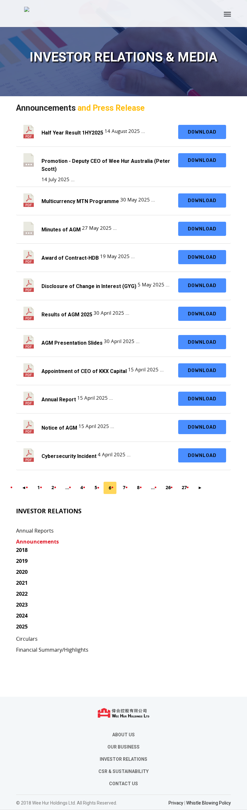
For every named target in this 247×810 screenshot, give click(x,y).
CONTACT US (123, 783)
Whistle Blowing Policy (208, 802)
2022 (22, 593)
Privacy (176, 802)
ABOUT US (123, 734)
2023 (22, 604)
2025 (22, 626)
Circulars (27, 638)
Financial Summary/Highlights (52, 649)
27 (184, 487)
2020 (22, 571)
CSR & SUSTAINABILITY (123, 771)
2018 (22, 550)
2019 (22, 560)
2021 (22, 582)
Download (202, 132)
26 (168, 487)
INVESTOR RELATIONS (123, 759)
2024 (22, 615)
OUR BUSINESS (123, 746)
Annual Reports (35, 530)
